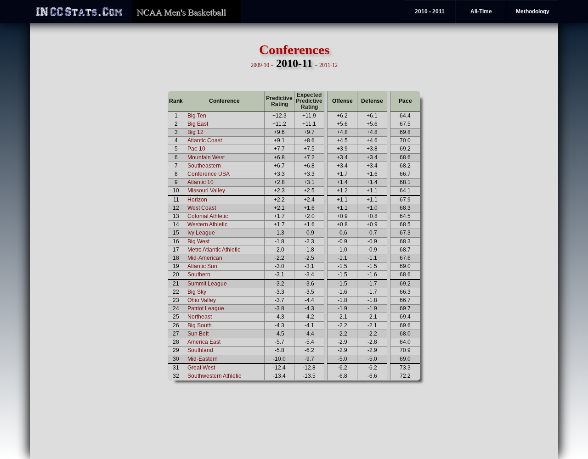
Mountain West (206, 157)
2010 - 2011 (430, 11)
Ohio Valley (201, 300)
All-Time (481, 11)
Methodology (532, 11)
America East (203, 342)
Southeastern (204, 165)
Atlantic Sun (202, 266)
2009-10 (260, 65)
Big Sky (196, 292)
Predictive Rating (279, 101)
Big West (198, 241)
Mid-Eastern (202, 359)
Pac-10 (196, 149)
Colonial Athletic (207, 216)
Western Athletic (207, 224)
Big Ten (196, 115)
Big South (199, 325)
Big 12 (195, 132)
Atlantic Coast (204, 140)
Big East (197, 124)
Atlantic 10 (200, 182)
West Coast (201, 208)
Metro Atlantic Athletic (213, 249)
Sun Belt (198, 333)
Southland (200, 350)
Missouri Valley (206, 190)
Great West (201, 367)
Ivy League (201, 233)
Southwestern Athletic (214, 376)
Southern (198, 274)
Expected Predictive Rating (309, 101)
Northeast (199, 316)
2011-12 (328, 65)
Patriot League (205, 308)
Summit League (207, 283)
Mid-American (204, 258)
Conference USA (208, 174)
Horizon (197, 199)
